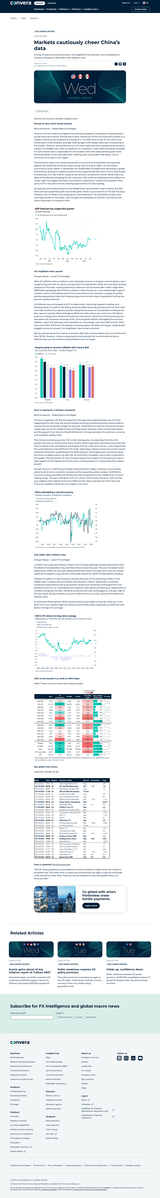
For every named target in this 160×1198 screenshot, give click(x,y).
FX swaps (14, 1104)
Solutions (39, 9)
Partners (76, 9)
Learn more (91, 905)
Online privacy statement (95, 1165)
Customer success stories (21, 1079)
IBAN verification (53, 1079)
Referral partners (53, 1109)
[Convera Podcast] (133, 1058)
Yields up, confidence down (124, 969)
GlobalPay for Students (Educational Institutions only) (94, 1109)
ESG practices (87, 1079)
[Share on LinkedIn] (120, 64)
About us (125, 3)
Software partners (54, 1100)
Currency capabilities (19, 1125)
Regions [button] (34, 18)
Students (52, 3)
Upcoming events (54, 1070)
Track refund (51, 1129)
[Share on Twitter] (124, 64)
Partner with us (53, 1095)
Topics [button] (13, 18)
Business (40, 3)
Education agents (54, 1104)
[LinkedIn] (119, 1058)
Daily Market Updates (44, 31)
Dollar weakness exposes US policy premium (77, 971)
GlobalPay (85, 1104)
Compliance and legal (20, 1165)
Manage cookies (133, 1165)
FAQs (83, 1088)
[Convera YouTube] (140, 1058)
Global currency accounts (21, 1129)
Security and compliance (21, 1134)
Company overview (90, 1057)
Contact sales (140, 9)
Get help (50, 1134)
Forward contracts (18, 1095)
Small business (17, 1057)
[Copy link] (116, 64)
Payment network (18, 1121)
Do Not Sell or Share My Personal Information (90, 1190)
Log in (136, 3)
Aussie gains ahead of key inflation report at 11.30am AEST (29, 971)
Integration (15, 1142)
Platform (64, 9)
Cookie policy (116, 1165)
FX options (15, 1100)
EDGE (83, 1100)
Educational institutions (21, 1066)
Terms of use (39, 1165)
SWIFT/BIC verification (56, 1084)
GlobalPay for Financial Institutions (91, 1116)
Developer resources (19, 1147)
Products (51, 9)
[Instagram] (126, 1058)
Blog (48, 1057)
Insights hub (90, 9)
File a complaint (55, 1165)
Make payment (53, 1121)
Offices (84, 1084)
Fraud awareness (73, 1165)
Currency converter (55, 1075)
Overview (14, 1116)
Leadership (86, 1066)
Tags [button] (23, 18)
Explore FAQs (52, 1138)
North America (42, 111)
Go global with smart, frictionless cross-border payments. (99, 895)
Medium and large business (22, 1062)
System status (16, 1151)
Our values (86, 1070)
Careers (84, 1062)
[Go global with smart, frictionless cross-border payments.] (55, 899)
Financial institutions (19, 1070)
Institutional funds (18, 1075)
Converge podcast (54, 1062)
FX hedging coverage (20, 1138)
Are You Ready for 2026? (57, 1066)
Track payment (52, 1125)
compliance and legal (49, 1190)
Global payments (18, 1091)
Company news (88, 1075)
